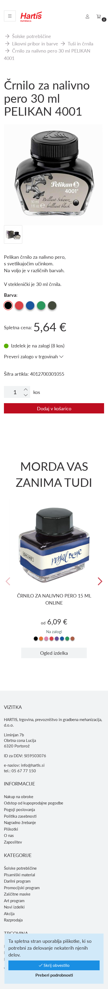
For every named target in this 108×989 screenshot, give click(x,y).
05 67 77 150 (24, 770)
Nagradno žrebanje (20, 822)
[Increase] (26, 389)
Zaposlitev (13, 842)
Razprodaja (13, 919)
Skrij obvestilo (55, 965)
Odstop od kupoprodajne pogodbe (33, 803)
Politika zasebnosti (20, 816)
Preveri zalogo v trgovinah (31, 356)
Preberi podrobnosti (54, 975)
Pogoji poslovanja (19, 809)
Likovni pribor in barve (35, 43)
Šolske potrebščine (31, 36)
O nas (9, 835)
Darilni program (17, 881)
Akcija (9, 913)
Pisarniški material (19, 874)
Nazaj (8, 581)
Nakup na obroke (18, 796)
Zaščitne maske (17, 894)
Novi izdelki (14, 907)
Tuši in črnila (80, 43)
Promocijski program (22, 887)
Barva (10, 294)
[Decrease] (26, 395)
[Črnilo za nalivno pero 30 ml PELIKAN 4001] (54, 147)
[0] (98, 16)
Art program (14, 900)
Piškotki (11, 829)
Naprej (100, 581)
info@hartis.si (33, 765)
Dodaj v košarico (54, 408)
